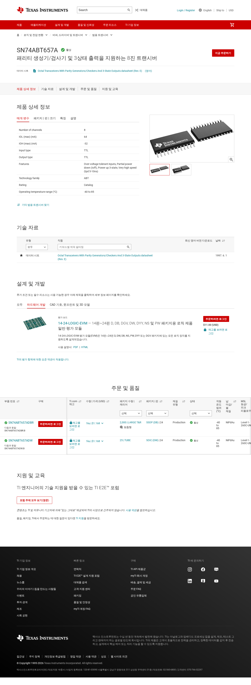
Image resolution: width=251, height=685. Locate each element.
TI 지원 (80, 518)
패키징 (77, 595)
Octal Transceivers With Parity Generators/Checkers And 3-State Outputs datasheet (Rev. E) (90, 70)
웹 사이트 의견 (119, 656)
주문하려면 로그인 (216, 318)
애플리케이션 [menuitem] (38, 24)
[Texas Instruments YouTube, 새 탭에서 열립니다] (216, 582)
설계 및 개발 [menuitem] (62, 24)
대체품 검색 (80, 582)
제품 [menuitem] (19, 24)
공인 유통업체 (139, 595)
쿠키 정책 (34, 656)
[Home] (42, 10)
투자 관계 (22, 602)
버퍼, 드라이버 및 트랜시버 (68, 34)
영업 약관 (75, 656)
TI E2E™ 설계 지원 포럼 (87, 575)
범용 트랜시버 (100, 34)
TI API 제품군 (138, 569)
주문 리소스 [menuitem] (109, 24)
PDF (75, 347)
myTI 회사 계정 (139, 575)
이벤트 (20, 595)
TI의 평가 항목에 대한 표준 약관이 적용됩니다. (43, 359)
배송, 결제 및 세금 (141, 582)
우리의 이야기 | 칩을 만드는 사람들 (36, 588)
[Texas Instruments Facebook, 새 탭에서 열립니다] (203, 570)
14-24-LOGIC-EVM (72, 323)
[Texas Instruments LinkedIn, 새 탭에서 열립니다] (190, 582)
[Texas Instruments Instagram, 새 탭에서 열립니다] (190, 570)
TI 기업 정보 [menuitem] (132, 24)
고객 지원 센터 (82, 588)
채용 (19, 575)
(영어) (148, 70)
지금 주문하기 (223, 53)
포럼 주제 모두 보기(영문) (34, 500)
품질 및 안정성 (82, 602)
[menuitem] (232, 24)
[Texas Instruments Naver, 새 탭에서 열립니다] (216, 570)
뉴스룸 (20, 582)
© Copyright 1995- (30, 663)
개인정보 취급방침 (55, 656)
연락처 (77, 569)
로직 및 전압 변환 (33, 34)
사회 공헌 (22, 615)
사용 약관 (131, 510)
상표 (103, 656)
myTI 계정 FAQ (82, 608)
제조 (19, 608)
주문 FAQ (136, 588)
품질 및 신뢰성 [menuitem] (86, 24)
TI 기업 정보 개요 (26, 569)
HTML (84, 347)
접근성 (20, 656)
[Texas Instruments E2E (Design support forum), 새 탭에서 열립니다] (203, 582)
